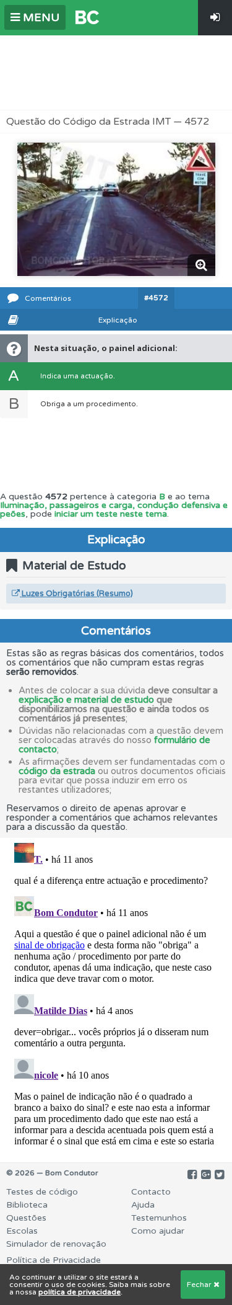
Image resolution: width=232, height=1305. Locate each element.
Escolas (22, 1231)
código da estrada (57, 771)
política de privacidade (79, 1292)
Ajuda (143, 1205)
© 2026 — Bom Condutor (52, 1173)
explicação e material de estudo (86, 699)
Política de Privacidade (53, 1260)
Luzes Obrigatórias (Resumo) (76, 594)
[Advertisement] (116, 73)
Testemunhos (159, 1218)
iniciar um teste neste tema (110, 514)
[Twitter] (219, 1175)
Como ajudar (157, 1231)
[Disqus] (116, 993)
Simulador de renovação (56, 1244)
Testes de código (42, 1192)
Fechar (200, 1284)
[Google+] (205, 1175)
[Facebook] (192, 1175)
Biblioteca (27, 1205)
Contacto (151, 1192)
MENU (39, 17)
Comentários (48, 298)
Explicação (117, 320)
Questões (26, 1218)
